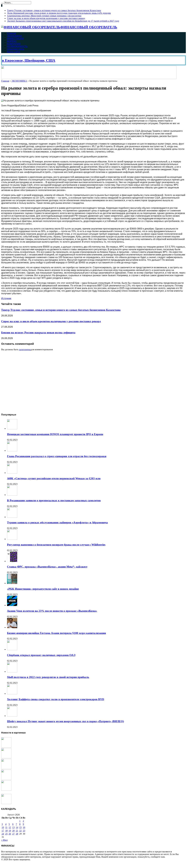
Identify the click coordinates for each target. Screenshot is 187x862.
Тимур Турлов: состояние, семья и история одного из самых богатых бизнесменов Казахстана (54, 10)
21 (17, 830)
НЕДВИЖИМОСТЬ (17, 46)
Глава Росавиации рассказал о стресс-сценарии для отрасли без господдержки (56, 456)
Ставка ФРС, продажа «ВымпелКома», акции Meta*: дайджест (47, 566)
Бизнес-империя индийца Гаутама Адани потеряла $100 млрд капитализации (56, 633)
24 (3, 834)
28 (17, 834)
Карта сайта (13, 51)
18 (6, 830)
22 (20, 830)
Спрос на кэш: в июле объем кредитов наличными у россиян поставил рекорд (46, 18)
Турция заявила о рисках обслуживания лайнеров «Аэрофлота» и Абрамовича (57, 522)
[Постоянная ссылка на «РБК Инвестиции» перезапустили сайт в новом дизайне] (12, 583)
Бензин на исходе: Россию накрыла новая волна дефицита (38, 332)
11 (6, 827)
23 (24, 830)
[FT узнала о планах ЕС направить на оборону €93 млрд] (6, 757)
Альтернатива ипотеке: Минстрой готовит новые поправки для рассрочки (44, 15)
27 (13, 834)
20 (13, 830)
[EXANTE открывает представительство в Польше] (6, 746)
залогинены (25, 349)
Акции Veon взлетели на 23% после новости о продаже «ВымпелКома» (52, 610)
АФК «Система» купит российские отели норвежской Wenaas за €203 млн (54, 478)
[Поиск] (2, 3)
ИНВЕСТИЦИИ (15, 38)
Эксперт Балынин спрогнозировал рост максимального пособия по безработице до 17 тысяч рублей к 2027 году (63, 21)
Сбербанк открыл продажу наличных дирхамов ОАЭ (41, 655)
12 (10, 827)
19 (10, 830)
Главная (11, 33)
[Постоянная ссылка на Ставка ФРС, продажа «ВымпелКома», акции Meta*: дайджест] (12, 561)
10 (3, 827)
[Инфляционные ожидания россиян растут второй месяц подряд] (6, 779)
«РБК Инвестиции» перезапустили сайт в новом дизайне (43, 588)
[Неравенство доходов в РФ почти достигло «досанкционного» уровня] (6, 803)
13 (13, 827)
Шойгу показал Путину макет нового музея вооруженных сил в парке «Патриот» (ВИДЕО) (65, 721)
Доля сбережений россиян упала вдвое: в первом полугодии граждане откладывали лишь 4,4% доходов (59, 13)
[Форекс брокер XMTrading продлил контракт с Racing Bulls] (6, 790)
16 (24, 827)
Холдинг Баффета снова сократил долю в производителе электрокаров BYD (55, 699)
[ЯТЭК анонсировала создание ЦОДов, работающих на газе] (6, 768)
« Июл (4, 840)
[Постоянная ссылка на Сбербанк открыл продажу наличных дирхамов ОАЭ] (12, 649)
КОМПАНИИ (14, 44)
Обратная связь (15, 49)
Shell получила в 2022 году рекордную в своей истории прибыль (48, 677)
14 (17, 827)
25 (6, 834)
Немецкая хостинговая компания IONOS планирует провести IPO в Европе (55, 434)
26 (10, 834)
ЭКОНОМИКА (14, 36)
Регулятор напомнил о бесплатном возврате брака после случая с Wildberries (56, 544)
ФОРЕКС (12, 41)
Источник (6, 298)
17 (3, 830)
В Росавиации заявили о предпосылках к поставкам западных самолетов (54, 500)
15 (20, 827)
